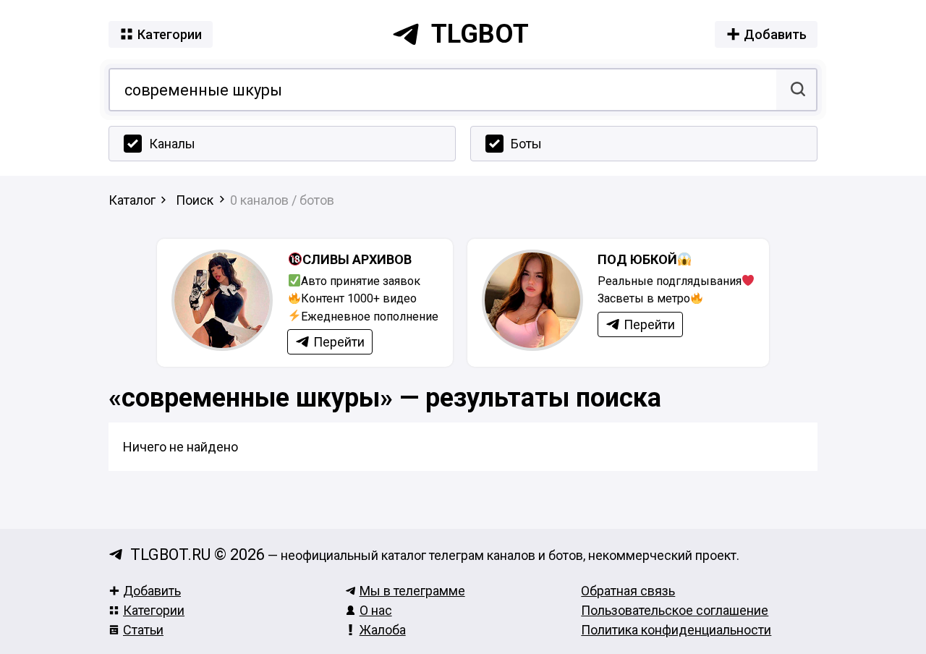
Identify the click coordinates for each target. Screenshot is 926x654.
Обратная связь (628, 590)
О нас (376, 610)
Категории (153, 610)
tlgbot (480, 34)
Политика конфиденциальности (676, 629)
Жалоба (383, 629)
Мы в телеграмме (412, 590)
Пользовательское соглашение (674, 610)
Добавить (152, 590)
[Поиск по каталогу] (796, 89)
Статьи (143, 629)
